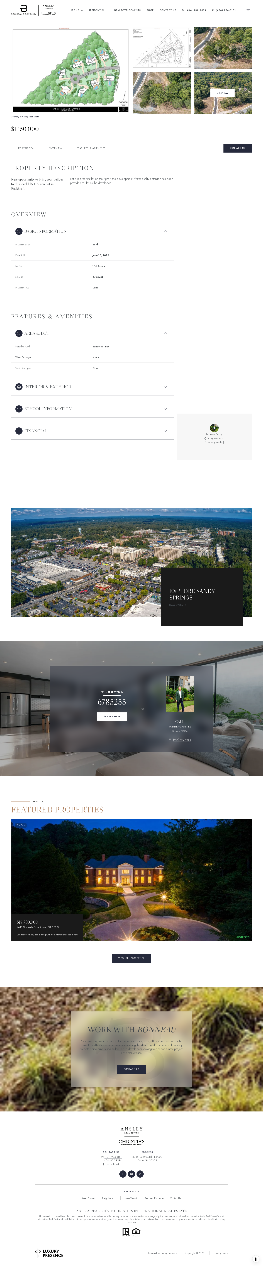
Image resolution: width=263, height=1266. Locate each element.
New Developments (127, 10)
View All (222, 92)
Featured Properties (154, 1198)
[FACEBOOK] (122, 1174)
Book (150, 10)
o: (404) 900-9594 (194, 10)
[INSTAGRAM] (131, 1174)
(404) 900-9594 (113, 1160)
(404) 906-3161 (113, 1157)
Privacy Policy (221, 1253)
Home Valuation (131, 1198)
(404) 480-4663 (216, 438)
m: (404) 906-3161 (224, 10)
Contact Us (168, 10)
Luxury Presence (168, 1253)
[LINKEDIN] (140, 1174)
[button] (237, 148)
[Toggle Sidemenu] (248, 10)
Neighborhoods (110, 1198)
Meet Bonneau (89, 1198)
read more (176, 605)
